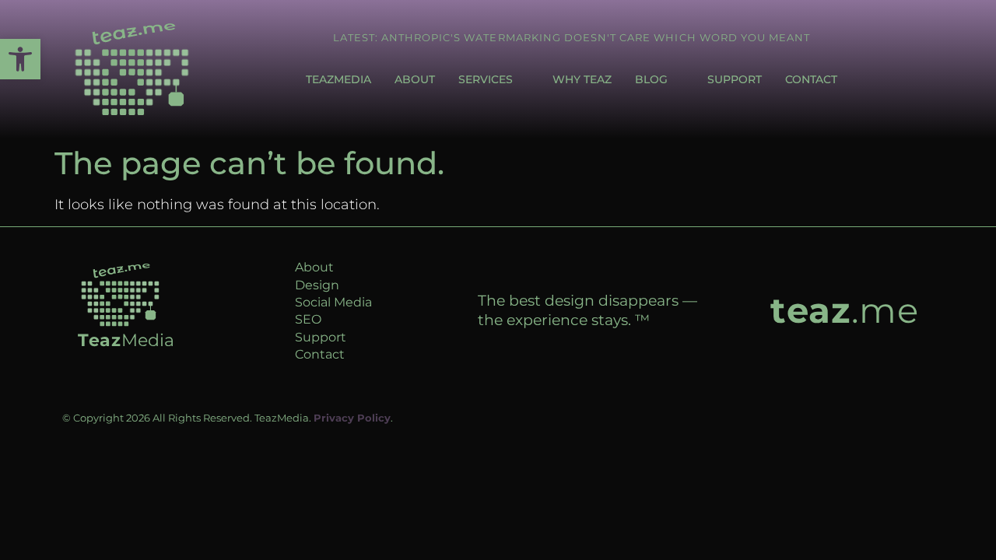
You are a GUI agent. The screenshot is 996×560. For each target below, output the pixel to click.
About (415, 79)
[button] (20, 59)
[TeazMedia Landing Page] (132, 69)
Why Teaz (582, 79)
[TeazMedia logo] (120, 294)
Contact (811, 79)
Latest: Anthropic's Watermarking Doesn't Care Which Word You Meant (572, 37)
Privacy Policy (352, 418)
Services (485, 79)
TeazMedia (338, 79)
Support (734, 79)
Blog (651, 79)
